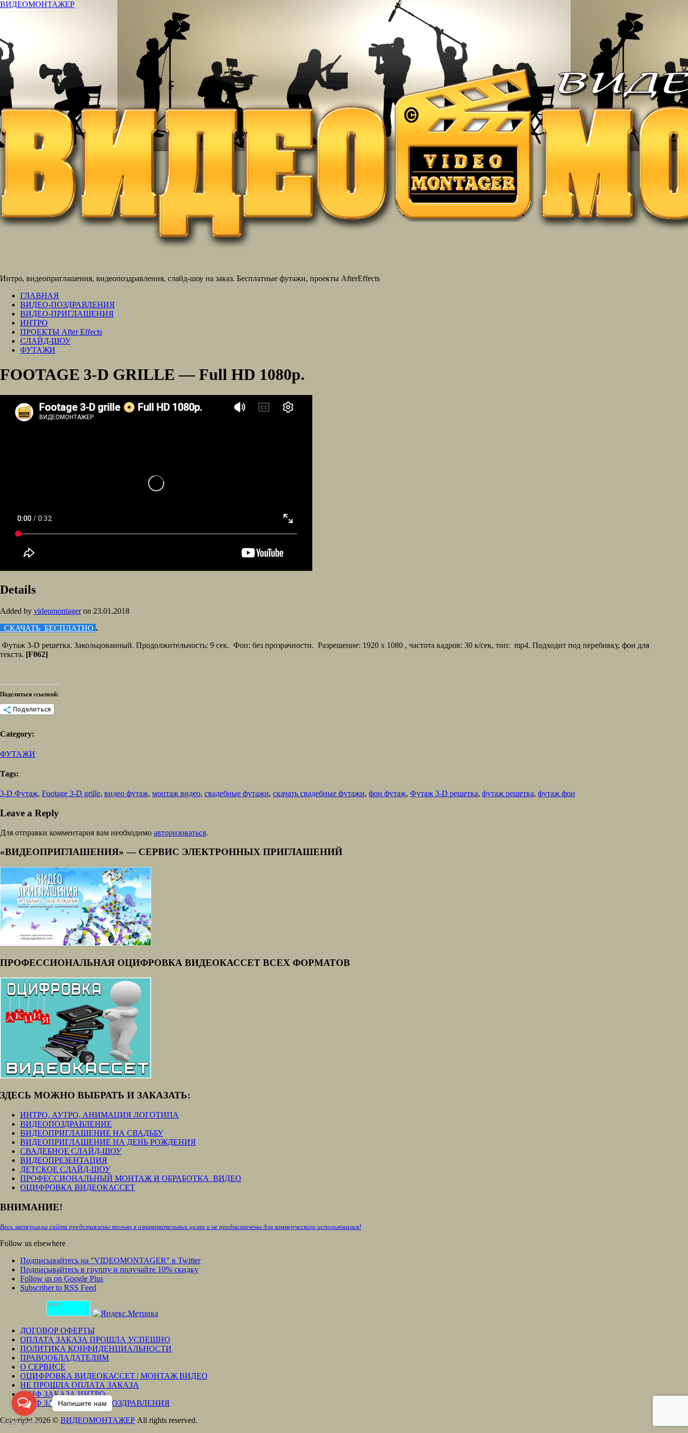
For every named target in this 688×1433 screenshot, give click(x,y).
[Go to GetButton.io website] (24, 1422)
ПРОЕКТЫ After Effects (61, 332)
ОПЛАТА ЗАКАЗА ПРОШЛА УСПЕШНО (95, 1339)
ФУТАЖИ (37, 350)
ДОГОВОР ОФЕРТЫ (57, 1330)
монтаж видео (176, 793)
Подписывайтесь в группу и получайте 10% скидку (109, 1269)
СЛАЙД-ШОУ (45, 341)
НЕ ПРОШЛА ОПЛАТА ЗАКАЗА (79, 1385)
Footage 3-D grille (71, 793)
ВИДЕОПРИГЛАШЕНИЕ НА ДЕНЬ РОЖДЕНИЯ (108, 1142)
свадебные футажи (236, 793)
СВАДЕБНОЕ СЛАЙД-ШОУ (70, 1151)
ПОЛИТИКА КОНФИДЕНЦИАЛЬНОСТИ (96, 1348)
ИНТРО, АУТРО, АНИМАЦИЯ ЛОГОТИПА (99, 1115)
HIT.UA (55, 1304)
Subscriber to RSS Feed (58, 1287)
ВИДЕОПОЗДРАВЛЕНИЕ (66, 1124)
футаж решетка (508, 793)
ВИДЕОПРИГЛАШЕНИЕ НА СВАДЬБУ (91, 1133)
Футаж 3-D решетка (444, 793)
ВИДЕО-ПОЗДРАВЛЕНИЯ (67, 304)
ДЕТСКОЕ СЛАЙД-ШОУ (65, 1169)
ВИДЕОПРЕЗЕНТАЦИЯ (63, 1160)
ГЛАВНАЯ (39, 295)
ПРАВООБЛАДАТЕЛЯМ (64, 1357)
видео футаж (126, 793)
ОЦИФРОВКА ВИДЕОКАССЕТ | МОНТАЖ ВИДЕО (114, 1376)
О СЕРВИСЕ (42, 1366)
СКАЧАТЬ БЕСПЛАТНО (48, 628)
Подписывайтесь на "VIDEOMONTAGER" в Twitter (110, 1260)
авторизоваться (180, 832)
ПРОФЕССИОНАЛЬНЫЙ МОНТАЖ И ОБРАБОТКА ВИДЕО (130, 1178)
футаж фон (556, 793)
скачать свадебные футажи (319, 793)
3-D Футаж (19, 793)
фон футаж (387, 793)
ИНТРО (34, 322)
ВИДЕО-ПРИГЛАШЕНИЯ (67, 313)
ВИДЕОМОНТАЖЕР (37, 4)
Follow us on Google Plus (61, 1278)
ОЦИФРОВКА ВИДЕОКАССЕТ (77, 1187)
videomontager (57, 611)
